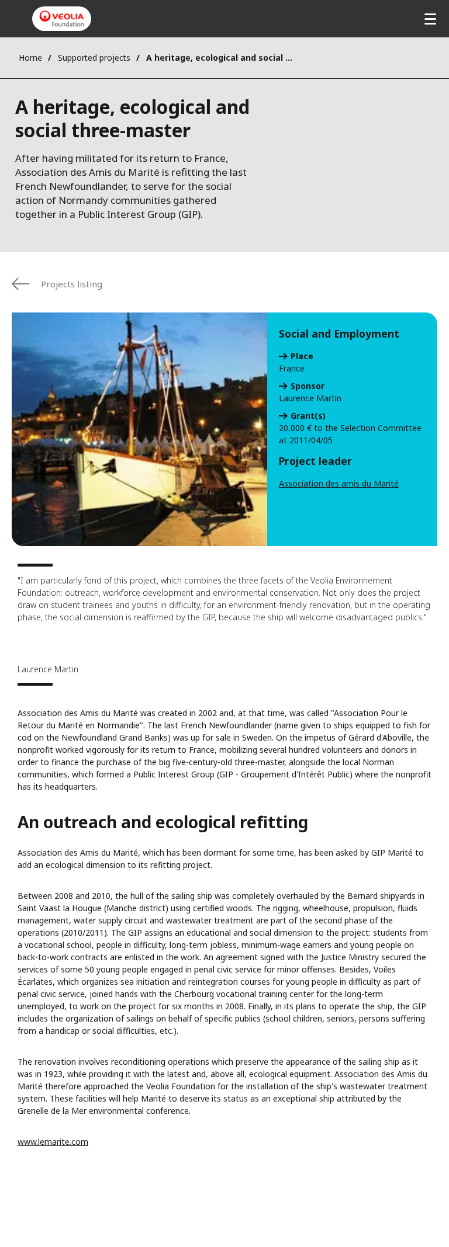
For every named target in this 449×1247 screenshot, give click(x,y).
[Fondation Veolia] (61, 19)
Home (30, 57)
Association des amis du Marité (339, 483)
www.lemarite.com (53, 1141)
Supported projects (94, 57)
